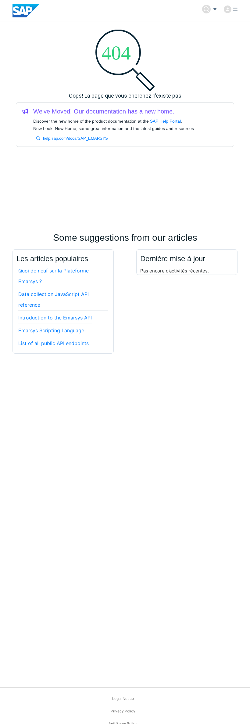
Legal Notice (123, 698)
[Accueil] (26, 10)
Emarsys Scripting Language (51, 330)
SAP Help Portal (165, 121)
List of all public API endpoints (53, 343)
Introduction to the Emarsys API (55, 318)
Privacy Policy (123, 711)
